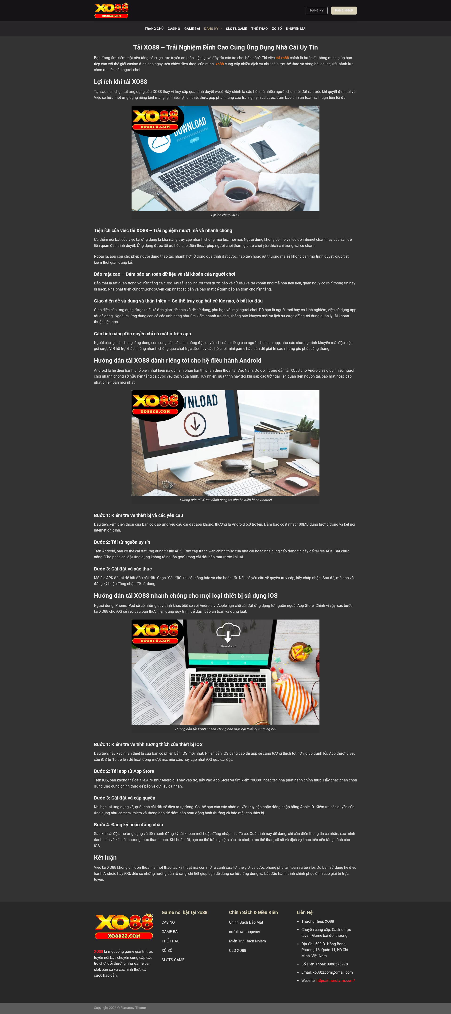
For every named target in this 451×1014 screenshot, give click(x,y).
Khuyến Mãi (296, 29)
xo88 (220, 64)
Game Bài (192, 29)
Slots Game (236, 29)
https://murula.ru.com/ (335, 980)
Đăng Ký (211, 29)
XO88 (98, 951)
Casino (174, 29)
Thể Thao (259, 29)
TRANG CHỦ (154, 29)
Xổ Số (277, 29)
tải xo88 (283, 58)
